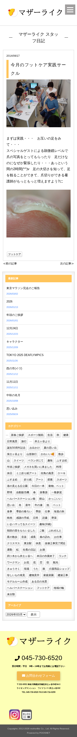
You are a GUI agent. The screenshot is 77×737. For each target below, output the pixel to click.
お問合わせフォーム (40, 675)
